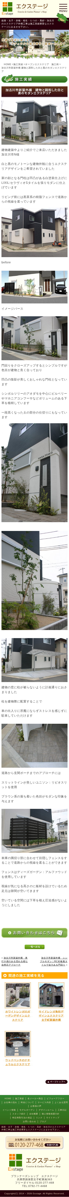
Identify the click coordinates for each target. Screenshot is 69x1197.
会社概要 (33, 1114)
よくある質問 (61, 1102)
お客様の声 (35, 1106)
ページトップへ (58, 1081)
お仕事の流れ (10, 1102)
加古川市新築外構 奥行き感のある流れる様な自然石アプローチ (14, 961)
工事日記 (62, 1110)
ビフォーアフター (55, 1098)
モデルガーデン (27, 1110)
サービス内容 (44, 1102)
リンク (39, 1118)
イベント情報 (9, 1110)
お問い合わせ (29, 1121)
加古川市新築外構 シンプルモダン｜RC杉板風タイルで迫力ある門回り (54, 961)
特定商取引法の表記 (22, 1118)
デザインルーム (46, 1110)
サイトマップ (52, 1118)
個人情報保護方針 (50, 1114)
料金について (27, 1102)
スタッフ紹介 (19, 1114)
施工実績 (19, 1098)
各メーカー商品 (35, 1098)
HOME (8, 1098)
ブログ (43, 1121)
